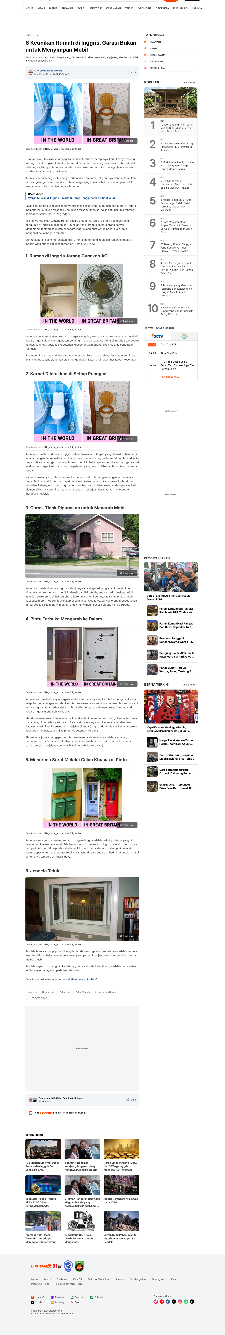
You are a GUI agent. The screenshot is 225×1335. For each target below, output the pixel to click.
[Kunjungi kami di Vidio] (155, 1301)
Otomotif (144, 8)
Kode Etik (77, 1279)
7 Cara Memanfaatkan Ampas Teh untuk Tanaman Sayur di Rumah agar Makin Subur (176, 227)
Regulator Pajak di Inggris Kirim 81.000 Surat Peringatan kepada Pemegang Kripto (41, 1202)
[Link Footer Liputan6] (46, 1266)
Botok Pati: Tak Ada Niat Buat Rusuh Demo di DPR (168, 597)
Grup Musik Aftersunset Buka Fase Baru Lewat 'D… (176, 786)
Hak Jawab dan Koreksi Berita (69, 1284)
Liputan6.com (55, 1310)
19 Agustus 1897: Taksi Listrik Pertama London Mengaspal (79, 1238)
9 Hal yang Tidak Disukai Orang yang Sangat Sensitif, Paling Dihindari (176, 311)
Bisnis (53, 8)
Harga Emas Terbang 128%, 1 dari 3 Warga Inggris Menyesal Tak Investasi (121, 1166)
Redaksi (47, 1279)
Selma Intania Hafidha (51, 70)
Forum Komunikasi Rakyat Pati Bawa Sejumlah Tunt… (176, 625)
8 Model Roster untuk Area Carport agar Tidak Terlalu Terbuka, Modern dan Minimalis (175, 204)
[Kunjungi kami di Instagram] (180, 1301)
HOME (29, 8)
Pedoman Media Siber (99, 1279)
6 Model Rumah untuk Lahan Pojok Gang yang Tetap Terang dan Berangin (177, 165)
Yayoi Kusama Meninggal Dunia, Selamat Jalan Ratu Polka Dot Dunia (168, 729)
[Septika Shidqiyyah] (35, 1099)
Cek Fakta (162, 8)
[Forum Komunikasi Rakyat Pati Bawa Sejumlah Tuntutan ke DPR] (152, 625)
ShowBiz (67, 8)
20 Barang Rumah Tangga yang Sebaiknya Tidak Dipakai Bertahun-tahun (175, 247)
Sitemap (120, 1279)
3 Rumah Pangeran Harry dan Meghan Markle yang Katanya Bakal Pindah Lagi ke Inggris (82, 1202)
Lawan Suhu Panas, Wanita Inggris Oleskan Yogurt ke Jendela (120, 1238)
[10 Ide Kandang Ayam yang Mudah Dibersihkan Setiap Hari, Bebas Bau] (171, 102)
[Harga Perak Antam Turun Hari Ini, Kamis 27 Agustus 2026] (152, 742)
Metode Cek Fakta (40, 1284)
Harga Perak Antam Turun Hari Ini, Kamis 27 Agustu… (176, 742)
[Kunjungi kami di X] (174, 1301)
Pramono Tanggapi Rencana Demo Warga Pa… (176, 640)
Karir (173, 1279)
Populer (151, 82)
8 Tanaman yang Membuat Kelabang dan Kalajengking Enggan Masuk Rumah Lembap (176, 290)
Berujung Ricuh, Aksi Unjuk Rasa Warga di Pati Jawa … (176, 654)
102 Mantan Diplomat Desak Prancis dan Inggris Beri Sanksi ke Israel (42, 1166)
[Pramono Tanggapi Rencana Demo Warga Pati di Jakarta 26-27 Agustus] (152, 640)
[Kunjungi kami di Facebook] (168, 1301)
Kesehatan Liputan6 (84, 979)
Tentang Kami (159, 1279)
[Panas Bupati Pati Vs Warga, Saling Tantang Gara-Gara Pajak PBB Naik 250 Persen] (152, 669)
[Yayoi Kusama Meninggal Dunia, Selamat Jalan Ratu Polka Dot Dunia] (171, 706)
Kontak (34, 1279)
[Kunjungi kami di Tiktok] (192, 1301)
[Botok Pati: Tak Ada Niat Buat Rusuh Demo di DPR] (171, 577)
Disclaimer (62, 1279)
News (41, 8)
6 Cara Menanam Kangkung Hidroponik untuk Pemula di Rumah (176, 147)
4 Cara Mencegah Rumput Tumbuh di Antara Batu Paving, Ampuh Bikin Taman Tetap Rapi (176, 268)
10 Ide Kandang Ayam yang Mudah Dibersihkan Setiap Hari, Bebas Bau (176, 128)
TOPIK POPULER (154, 34)
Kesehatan (113, 8)
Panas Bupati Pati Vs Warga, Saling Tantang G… (176, 669)
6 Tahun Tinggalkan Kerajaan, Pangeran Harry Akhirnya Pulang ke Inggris (81, 1166)
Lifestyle (95, 8)
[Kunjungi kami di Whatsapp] (186, 1301)
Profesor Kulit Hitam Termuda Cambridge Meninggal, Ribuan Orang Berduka (40, 1238)
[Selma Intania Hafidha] (30, 72)
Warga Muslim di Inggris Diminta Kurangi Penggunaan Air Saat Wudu (72, 198)
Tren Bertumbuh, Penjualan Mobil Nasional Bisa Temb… (177, 756)
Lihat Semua (188, 82)
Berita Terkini (156, 684)
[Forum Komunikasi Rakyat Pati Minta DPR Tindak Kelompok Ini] (152, 610)
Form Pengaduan (137, 1279)
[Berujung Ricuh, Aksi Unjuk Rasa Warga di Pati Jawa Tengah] (152, 655)
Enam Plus (180, 8)
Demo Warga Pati (157, 558)
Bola (81, 8)
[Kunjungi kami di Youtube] (162, 1301)
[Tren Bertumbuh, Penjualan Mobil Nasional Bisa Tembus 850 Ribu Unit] (152, 757)
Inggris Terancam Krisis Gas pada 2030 (121, 1200)
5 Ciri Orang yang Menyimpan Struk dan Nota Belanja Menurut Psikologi (176, 184)
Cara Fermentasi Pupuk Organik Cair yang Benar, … (176, 771)
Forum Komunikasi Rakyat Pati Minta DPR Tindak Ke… (176, 610)
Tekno (129, 8)
